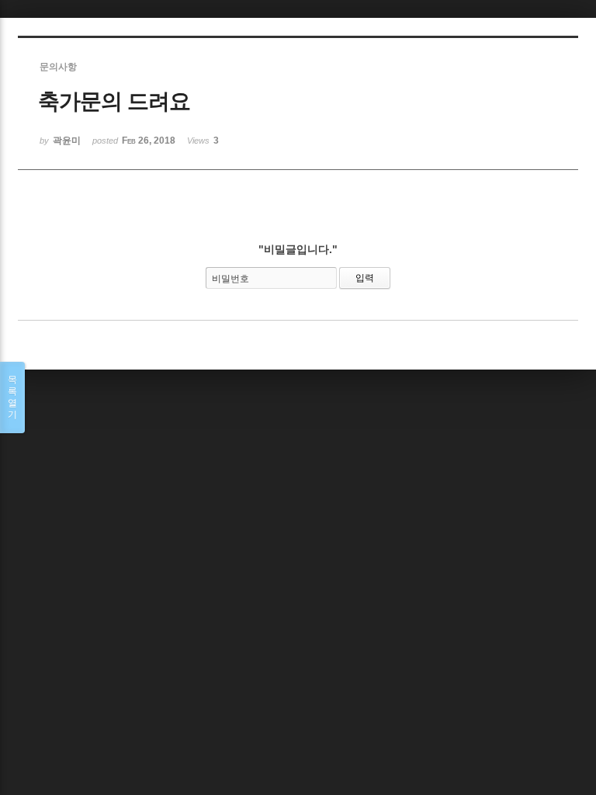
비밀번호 (230, 278)
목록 (12, 397)
